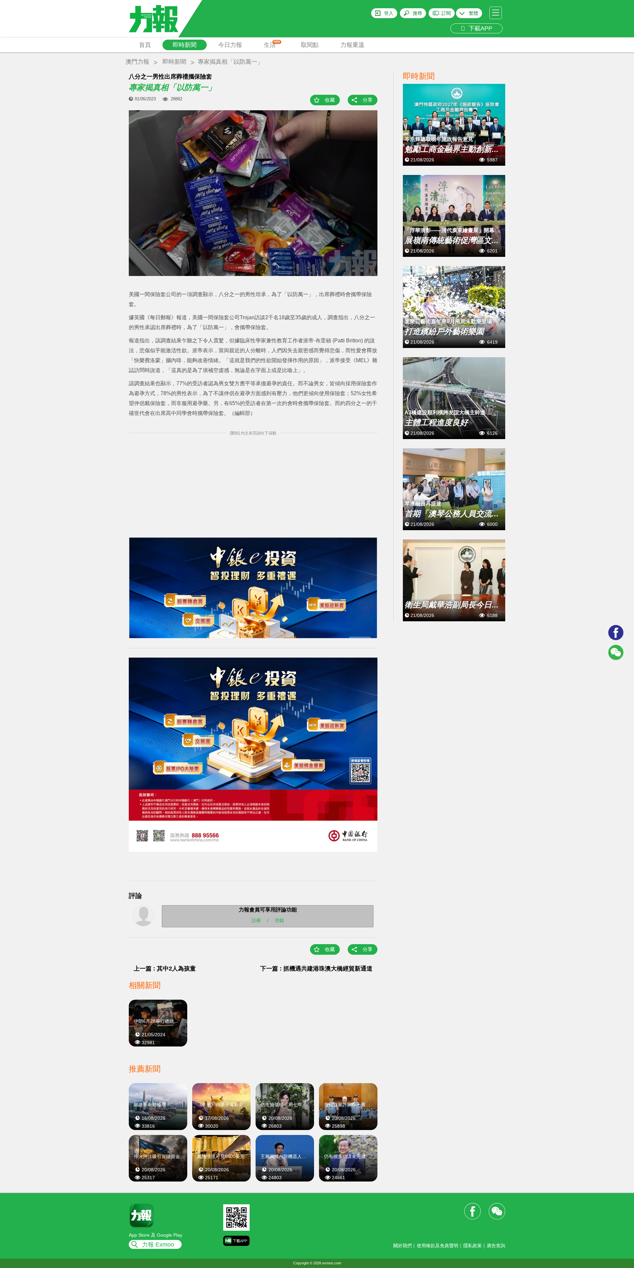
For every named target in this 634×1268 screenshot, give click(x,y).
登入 (388, 13)
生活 (272, 44)
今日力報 (230, 45)
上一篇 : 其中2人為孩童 (165, 968)
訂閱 (446, 13)
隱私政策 (472, 1245)
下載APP (478, 28)
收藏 (330, 100)
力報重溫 (352, 45)
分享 (367, 100)
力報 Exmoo (158, 1244)
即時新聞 (184, 45)
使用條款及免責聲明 (437, 1245)
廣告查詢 (496, 1245)
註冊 (256, 920)
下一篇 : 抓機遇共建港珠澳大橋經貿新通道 (316, 968)
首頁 (145, 45)
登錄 (279, 920)
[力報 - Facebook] (616, 632)
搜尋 (417, 13)
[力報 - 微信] (616, 652)
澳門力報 (137, 61)
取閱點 (310, 45)
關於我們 (402, 1245)
